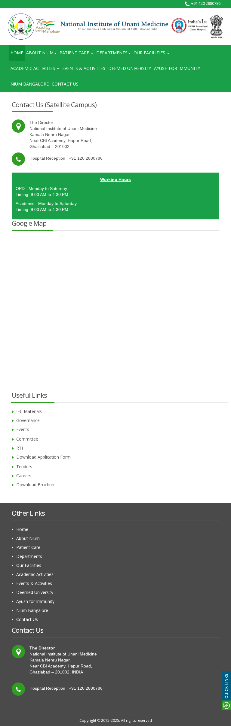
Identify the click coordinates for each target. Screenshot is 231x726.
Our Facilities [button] (150, 53)
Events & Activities (83, 68)
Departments (29, 556)
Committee (27, 439)
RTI (19, 448)
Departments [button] (112, 53)
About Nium (28, 538)
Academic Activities (35, 574)
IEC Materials (29, 411)
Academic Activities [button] (33, 68)
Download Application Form (43, 457)
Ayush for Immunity (35, 601)
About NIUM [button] (40, 53)
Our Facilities (28, 565)
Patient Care (28, 547)
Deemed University (129, 68)
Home (17, 53)
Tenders (24, 466)
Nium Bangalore (30, 84)
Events (22, 429)
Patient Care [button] (75, 53)
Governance (28, 420)
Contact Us (65, 84)
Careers (23, 475)
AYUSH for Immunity (177, 68)
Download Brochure (36, 484)
